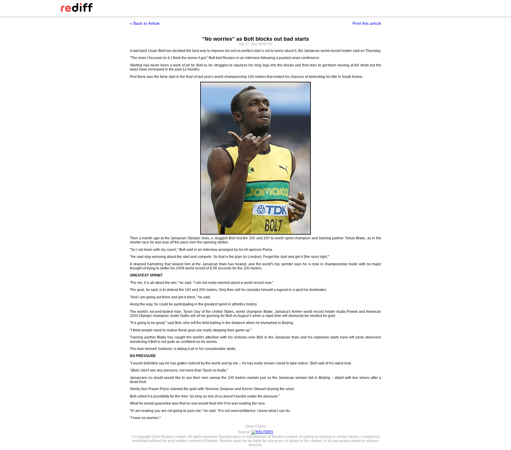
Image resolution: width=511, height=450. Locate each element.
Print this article (366, 23)
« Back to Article (145, 23)
